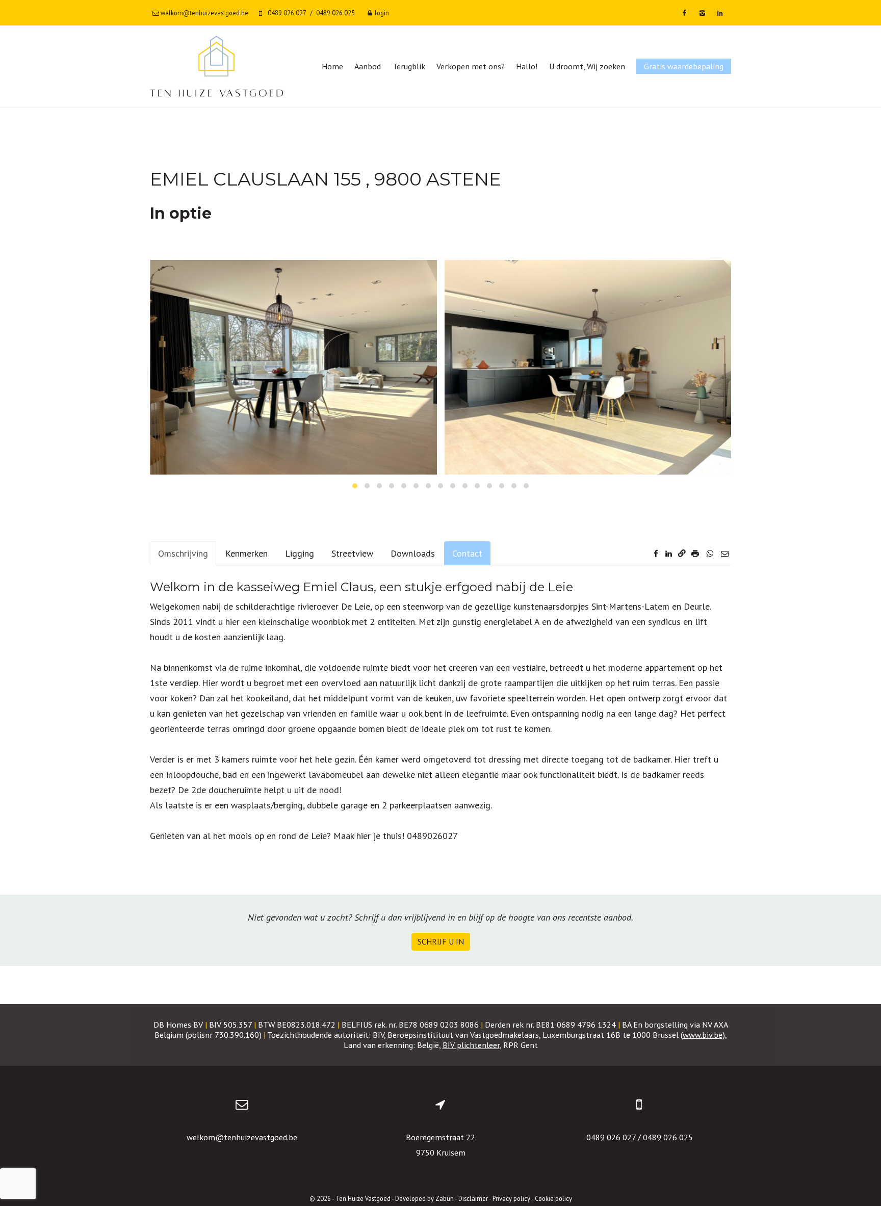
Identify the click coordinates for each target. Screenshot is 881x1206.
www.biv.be (702, 1035)
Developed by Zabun (424, 1198)
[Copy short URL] (682, 553)
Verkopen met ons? (470, 66)
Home (332, 66)
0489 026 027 (611, 1137)
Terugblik (409, 66)
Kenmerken (246, 553)
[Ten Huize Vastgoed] (216, 66)
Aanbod (367, 66)
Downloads (413, 553)
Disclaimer (473, 1198)
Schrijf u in (441, 941)
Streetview (352, 553)
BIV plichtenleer (471, 1045)
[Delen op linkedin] (668, 553)
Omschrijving (183, 553)
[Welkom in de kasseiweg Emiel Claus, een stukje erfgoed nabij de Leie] (293, 367)
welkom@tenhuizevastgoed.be (242, 1137)
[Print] (696, 553)
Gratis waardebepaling (683, 66)
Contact (467, 553)
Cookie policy (553, 1198)
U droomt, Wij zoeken (587, 66)
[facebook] (684, 12)
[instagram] (702, 12)
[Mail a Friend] (724, 553)
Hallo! (526, 66)
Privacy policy (511, 1198)
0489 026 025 (668, 1137)
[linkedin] (720, 12)
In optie (181, 213)
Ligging (299, 553)
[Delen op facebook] (656, 553)
